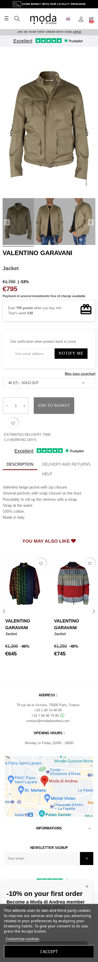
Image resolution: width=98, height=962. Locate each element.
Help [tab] (47, 474)
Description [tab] (20, 464)
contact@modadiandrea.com (48, 721)
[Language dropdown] (70, 18)
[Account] (81, 18)
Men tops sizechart (80, 374)
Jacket (11, 634)
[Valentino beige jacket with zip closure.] (18, 222)
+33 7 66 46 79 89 (45, 716)
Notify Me (71, 353)
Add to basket (54, 405)
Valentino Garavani (37, 252)
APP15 (77, 32)
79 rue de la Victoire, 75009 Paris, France (47, 705)
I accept (49, 951)
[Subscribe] (86, 858)
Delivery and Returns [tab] (66, 464)
